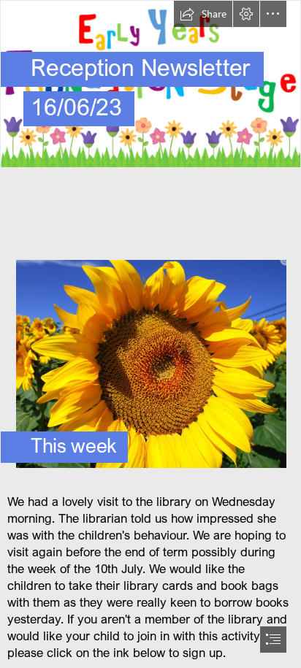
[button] (203, 14)
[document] (150, 334)
